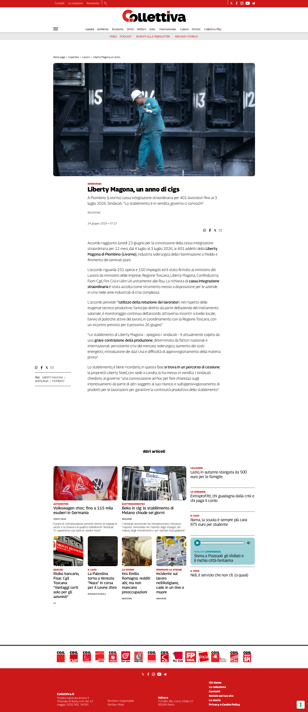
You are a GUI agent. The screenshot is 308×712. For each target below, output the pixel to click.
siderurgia (42, 381)
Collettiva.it (65, 694)
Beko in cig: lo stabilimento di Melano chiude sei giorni (147, 510)
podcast (125, 36)
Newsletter (93, 3)
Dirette (196, 29)
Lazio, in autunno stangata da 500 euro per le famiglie (218, 474)
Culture (184, 29)
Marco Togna (59, 519)
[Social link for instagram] (241, 3)
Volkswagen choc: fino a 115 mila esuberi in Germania (83, 510)
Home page (59, 57)
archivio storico (186, 36)
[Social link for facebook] (236, 3)
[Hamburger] (55, 28)
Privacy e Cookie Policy (224, 704)
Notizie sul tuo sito (221, 695)
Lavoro (90, 29)
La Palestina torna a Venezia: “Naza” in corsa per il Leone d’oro (102, 580)
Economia (117, 29)
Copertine (73, 57)
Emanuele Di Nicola (97, 594)
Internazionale (167, 29)
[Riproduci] (197, 543)
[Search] (105, 3)
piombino (58, 381)
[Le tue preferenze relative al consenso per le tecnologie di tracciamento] (301, 705)
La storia (215, 700)
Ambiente (103, 29)
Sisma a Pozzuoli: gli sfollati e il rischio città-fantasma (219, 558)
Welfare (141, 29)
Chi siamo (215, 682)
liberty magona (52, 377)
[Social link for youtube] (248, 3)
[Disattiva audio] (249, 543)
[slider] (221, 543)
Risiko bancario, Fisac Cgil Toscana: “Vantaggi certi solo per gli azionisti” (66, 585)
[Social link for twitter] (231, 3)
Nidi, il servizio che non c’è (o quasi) (219, 575)
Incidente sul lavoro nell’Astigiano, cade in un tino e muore (170, 582)
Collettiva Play (212, 29)
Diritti (130, 29)
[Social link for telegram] (253, 3)
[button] (204, 230)
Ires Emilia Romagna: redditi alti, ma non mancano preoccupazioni (136, 582)
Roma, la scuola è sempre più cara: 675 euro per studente (219, 522)
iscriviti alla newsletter (153, 36)
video (113, 36)
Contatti (60, 3)
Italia (152, 29)
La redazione (75, 3)
